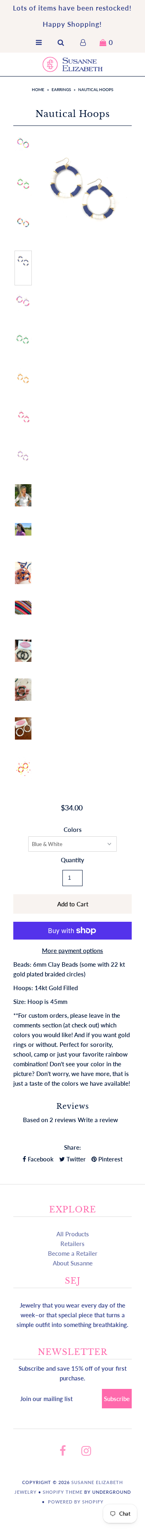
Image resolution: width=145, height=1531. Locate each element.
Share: (72, 1147)
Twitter (75, 1159)
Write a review (98, 1119)
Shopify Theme (63, 1492)
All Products (72, 1234)
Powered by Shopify (76, 1501)
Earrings (61, 89)
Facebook (40, 1159)
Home (38, 89)
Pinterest (109, 1159)
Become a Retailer (72, 1253)
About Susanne (73, 1263)
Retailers (72, 1243)
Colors (73, 829)
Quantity (72, 859)
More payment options (72, 950)
